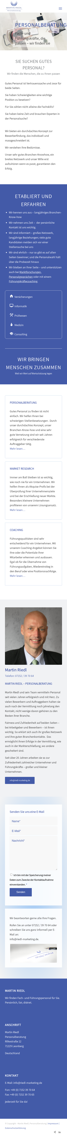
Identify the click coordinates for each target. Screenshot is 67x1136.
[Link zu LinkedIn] (59, 1132)
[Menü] (60, 8)
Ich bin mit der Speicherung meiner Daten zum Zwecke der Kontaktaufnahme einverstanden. (31, 879)
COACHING (16, 530)
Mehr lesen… (17, 448)
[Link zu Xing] (55, 1132)
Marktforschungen (30, 272)
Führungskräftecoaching (23, 281)
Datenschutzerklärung (15, 1128)
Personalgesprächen (21, 277)
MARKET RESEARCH (22, 469)
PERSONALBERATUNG (23, 403)
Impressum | (53, 1123)
